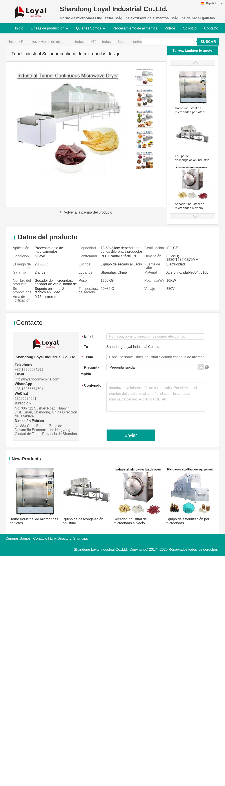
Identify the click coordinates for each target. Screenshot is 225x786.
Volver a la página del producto (88, 212)
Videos (170, 28)
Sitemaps (80, 538)
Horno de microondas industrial (65, 42)
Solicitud (190, 28)
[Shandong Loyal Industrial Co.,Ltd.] (30, 9)
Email (87, 337)
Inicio (19, 28)
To (86, 347)
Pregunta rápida (89, 371)
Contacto (211, 28)
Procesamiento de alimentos (135, 28)
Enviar (131, 435)
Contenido (92, 386)
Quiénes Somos (88, 28)
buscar (208, 42)
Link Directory (60, 538)
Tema (87, 357)
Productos (29, 42)
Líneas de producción (47, 28)
